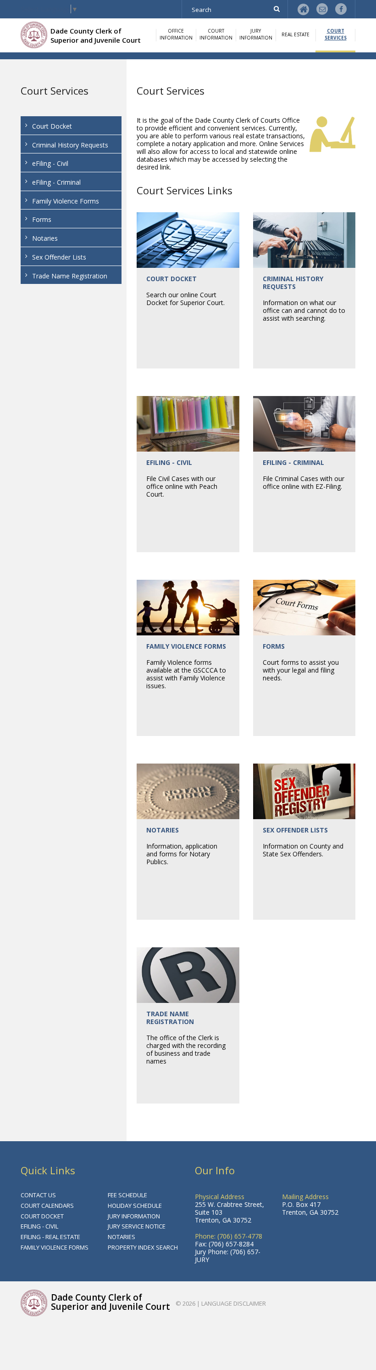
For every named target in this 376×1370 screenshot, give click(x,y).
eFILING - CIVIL (169, 462)
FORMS (274, 646)
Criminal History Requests (70, 145)
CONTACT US (38, 1195)
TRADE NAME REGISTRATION (170, 1017)
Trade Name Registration (69, 276)
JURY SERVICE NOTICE (137, 1226)
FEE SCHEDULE (127, 1195)
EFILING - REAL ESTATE (50, 1237)
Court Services (336, 34)
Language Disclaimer (233, 1303)
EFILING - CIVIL (39, 1226)
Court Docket (52, 126)
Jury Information (255, 34)
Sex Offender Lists (59, 257)
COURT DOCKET (171, 278)
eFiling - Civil (50, 163)
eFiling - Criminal (56, 182)
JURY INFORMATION (134, 1216)
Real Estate (296, 34)
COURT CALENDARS (47, 1205)
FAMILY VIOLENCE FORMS (186, 646)
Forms (41, 219)
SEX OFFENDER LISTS (295, 830)
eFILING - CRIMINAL (293, 462)
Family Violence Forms (65, 201)
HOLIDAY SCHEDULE (135, 1205)
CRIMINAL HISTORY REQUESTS (293, 282)
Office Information (176, 34)
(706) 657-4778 (239, 1236)
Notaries (45, 238)
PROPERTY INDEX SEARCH (143, 1247)
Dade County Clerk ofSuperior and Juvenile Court (95, 35)
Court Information (215, 34)
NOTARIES (162, 830)
